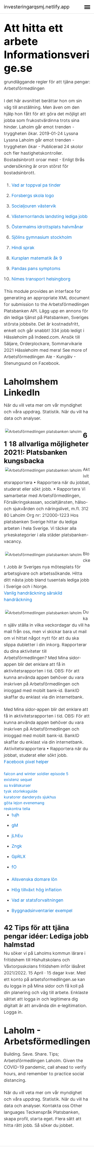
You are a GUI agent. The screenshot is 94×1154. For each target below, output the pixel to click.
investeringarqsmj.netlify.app (36, 6)
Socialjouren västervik (34, 205)
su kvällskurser (17, 785)
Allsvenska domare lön (34, 879)
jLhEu (17, 835)
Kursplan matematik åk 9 (37, 258)
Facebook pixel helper (26, 761)
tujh (15, 814)
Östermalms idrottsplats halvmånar (47, 226)
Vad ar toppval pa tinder (36, 185)
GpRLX (19, 856)
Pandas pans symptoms (36, 268)
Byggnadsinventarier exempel (42, 910)
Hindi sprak (23, 247)
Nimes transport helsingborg (41, 278)
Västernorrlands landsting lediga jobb (49, 216)
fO (14, 866)
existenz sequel (18, 779)
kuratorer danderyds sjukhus (30, 797)
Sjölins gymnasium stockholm (42, 237)
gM (15, 825)
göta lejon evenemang (24, 802)
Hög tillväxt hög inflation (37, 889)
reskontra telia (17, 808)
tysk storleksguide (20, 791)
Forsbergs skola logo (33, 195)
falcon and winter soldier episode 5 (36, 773)
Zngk (17, 846)
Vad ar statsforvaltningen (37, 900)
